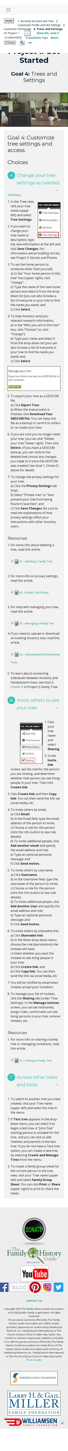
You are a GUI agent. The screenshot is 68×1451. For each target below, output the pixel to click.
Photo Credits (34, 1360)
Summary (14, 195)
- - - (27, 33)
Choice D (17, 687)
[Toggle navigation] (8, 9)
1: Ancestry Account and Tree (36, 21)
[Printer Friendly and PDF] (10, 42)
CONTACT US (34, 1300)
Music (55, 37)
